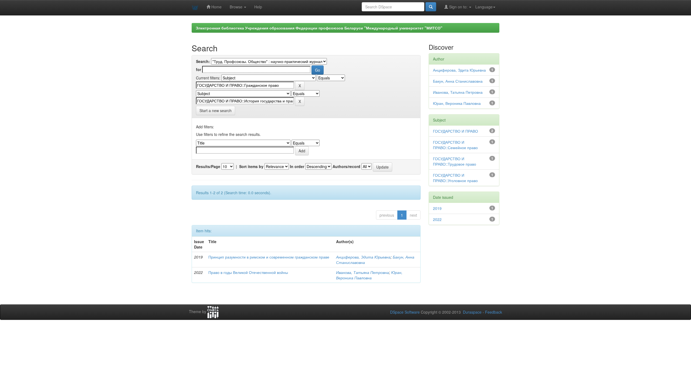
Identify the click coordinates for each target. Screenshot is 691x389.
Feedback (493, 312)
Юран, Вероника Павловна (369, 275)
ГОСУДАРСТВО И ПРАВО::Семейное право (455, 144)
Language (484, 6)
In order (297, 166)
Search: (203, 61)
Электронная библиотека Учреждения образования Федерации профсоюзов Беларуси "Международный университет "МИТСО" (319, 28)
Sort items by (251, 166)
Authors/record (346, 166)
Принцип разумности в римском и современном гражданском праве (268, 257)
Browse (236, 6)
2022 (437, 219)
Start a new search (215, 110)
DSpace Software (405, 312)
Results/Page (208, 166)
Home (216, 6)
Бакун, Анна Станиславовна (458, 81)
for (198, 69)
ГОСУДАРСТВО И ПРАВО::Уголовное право (455, 177)
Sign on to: (458, 6)
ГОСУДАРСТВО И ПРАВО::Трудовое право (454, 161)
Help (258, 6)
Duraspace (472, 312)
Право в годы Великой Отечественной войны (248, 272)
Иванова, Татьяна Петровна (362, 272)
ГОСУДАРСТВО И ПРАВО (455, 131)
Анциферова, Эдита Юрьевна (363, 257)
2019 (437, 208)
